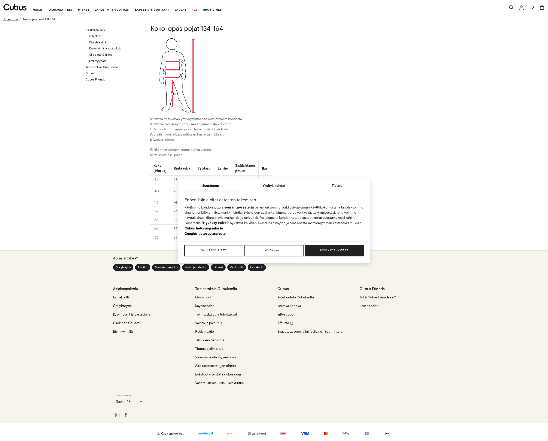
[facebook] (126, 415)
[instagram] (117, 415)
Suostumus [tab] (211, 185)
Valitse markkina (123, 395)
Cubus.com (10, 19)
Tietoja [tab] (337, 185)
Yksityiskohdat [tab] (274, 185)
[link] (521, 7)
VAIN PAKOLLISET (213, 250)
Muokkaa (272, 250)
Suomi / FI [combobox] (123, 401)
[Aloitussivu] (15, 6)
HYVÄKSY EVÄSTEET (334, 250)
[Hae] (511, 7)
